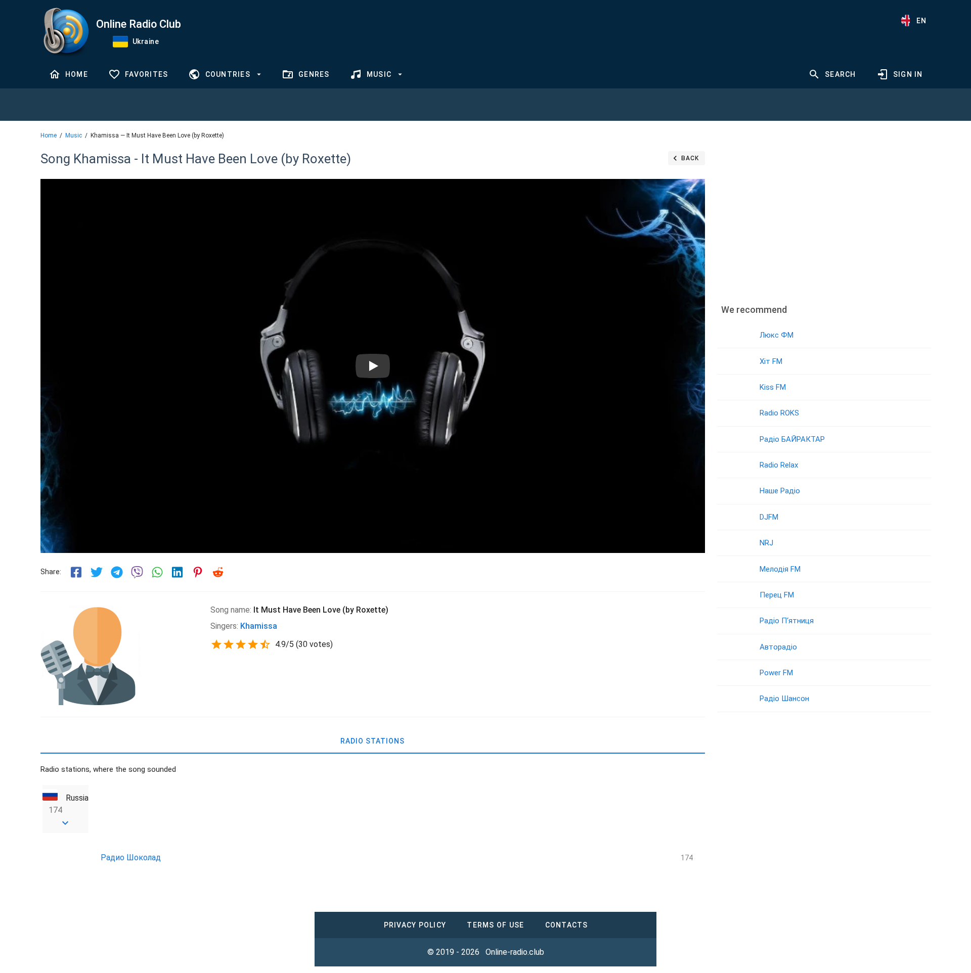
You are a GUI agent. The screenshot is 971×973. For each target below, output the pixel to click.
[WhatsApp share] (157, 572)
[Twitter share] (96, 572)
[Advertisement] (824, 220)
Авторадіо (778, 647)
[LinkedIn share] (177, 572)
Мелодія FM (780, 569)
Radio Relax (779, 465)
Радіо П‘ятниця (787, 620)
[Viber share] (137, 572)
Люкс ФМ (776, 335)
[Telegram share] (117, 572)
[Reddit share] (218, 572)
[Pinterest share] (198, 572)
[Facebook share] (76, 572)
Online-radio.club (515, 952)
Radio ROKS (779, 413)
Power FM (776, 672)
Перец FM (777, 594)
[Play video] (373, 366)
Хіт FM (771, 361)
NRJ (766, 542)
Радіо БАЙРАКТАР (792, 439)
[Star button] (216, 644)
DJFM (769, 517)
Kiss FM (773, 387)
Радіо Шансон (784, 698)
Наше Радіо (780, 490)
